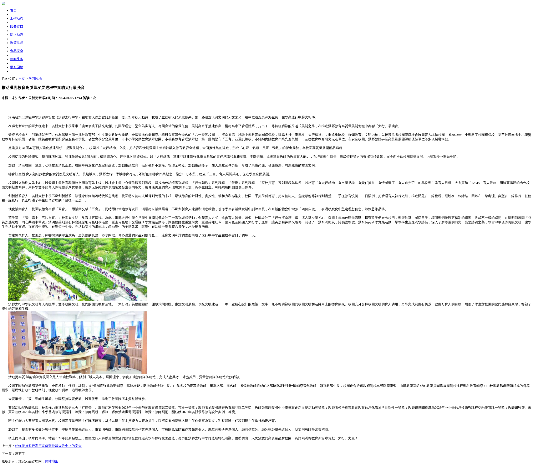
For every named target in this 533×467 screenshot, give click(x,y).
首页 (13, 10)
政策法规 (16, 43)
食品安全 (16, 51)
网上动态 (16, 34)
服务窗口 (16, 26)
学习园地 (16, 67)
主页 (21, 78)
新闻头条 (16, 59)
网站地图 (51, 461)
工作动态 (16, 18)
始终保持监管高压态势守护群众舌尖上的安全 (48, 446)
